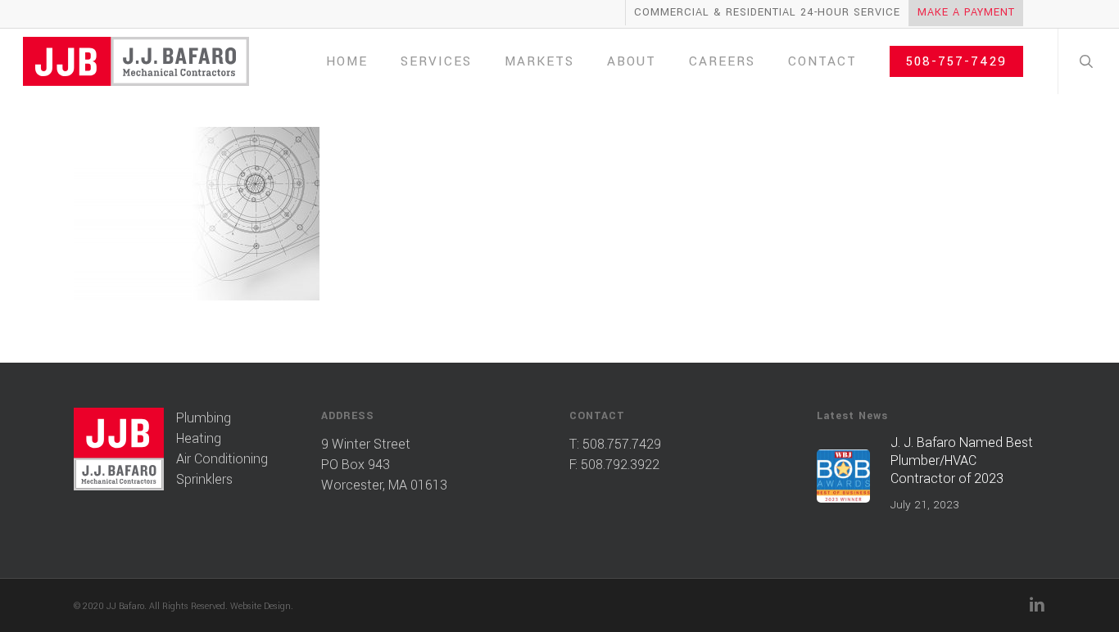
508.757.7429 (621, 444)
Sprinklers (204, 479)
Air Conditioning (222, 458)
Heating (198, 438)
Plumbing (203, 418)
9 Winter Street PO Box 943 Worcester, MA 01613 (384, 464)
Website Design (260, 606)
